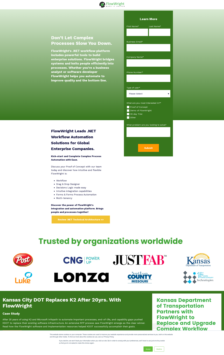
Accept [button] (148, 349)
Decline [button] (159, 349)
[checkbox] (148, 112)
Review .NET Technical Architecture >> (81, 219)
